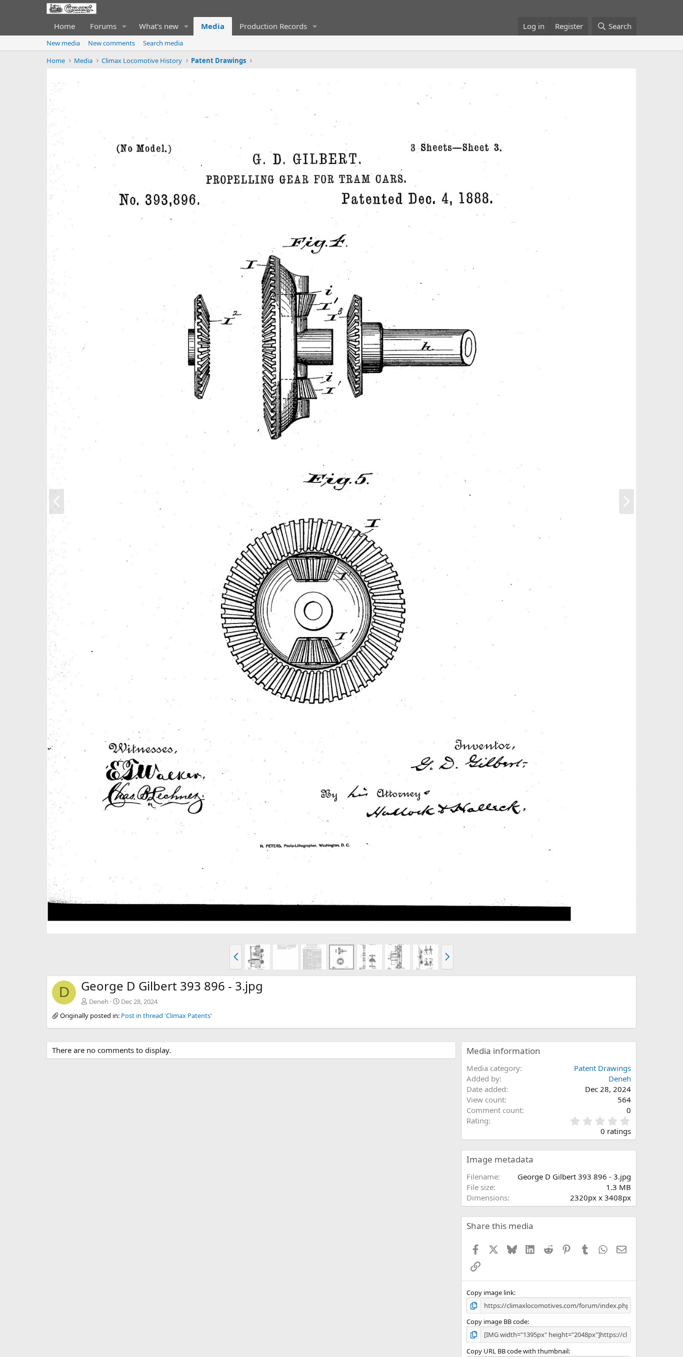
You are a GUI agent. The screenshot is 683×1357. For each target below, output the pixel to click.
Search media (163, 43)
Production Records (273, 26)
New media (63, 43)
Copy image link (490, 1292)
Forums (103, 26)
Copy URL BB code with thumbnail (517, 1351)
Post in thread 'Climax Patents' (166, 1015)
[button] (125, 26)
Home (64, 26)
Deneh (98, 1001)
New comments (111, 43)
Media (212, 26)
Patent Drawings (602, 1068)
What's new (158, 26)
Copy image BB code (497, 1321)
